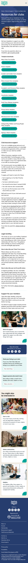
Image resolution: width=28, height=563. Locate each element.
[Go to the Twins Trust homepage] (4, 3)
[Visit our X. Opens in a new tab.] (15, 510)
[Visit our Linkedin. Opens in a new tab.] (18, 510)
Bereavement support (6, 530)
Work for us (4, 538)
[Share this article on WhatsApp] (8, 351)
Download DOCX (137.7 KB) (8, 91)
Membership (4, 528)
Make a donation (8, 384)
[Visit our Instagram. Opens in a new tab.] (12, 510)
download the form (16, 206)
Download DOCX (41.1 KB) (8, 119)
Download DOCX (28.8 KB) (8, 128)
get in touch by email (13, 52)
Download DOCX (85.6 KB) (8, 84)
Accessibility (4, 549)
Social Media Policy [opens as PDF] (9, 552)
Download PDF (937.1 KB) (8, 62)
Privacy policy (4, 547)
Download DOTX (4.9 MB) (8, 69)
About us (3, 523)
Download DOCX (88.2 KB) (8, 135)
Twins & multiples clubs (20, 11)
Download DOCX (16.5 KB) (8, 76)
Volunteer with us (5, 540)
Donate (3, 526)
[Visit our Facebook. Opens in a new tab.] (9, 510)
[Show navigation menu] (26, 3)
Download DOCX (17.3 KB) (8, 98)
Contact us (4, 536)
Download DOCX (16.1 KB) (8, 105)
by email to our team (20, 211)
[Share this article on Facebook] (12, 351)
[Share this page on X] (15, 351)
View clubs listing (8, 368)
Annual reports (5, 542)
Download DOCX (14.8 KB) (8, 112)
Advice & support (9, 11)
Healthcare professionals (7, 532)
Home (2, 11)
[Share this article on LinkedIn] (19, 351)
